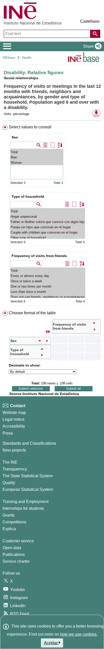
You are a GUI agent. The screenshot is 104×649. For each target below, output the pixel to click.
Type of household (28, 196)
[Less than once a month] (48, 291)
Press (8, 433)
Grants (8, 515)
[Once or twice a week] (48, 281)
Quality (9, 483)
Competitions (14, 522)
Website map (14, 412)
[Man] (37, 157)
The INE (10, 462)
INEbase (9, 58)
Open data (12, 548)
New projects (14, 450)
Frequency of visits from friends (39, 256)
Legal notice (13, 419)
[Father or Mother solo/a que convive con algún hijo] (48, 221)
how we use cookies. (78, 634)
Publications (14, 554)
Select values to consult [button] (30, 127)
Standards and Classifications (29, 443)
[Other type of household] (48, 237)
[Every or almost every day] (48, 275)
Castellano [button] (89, 21)
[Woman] (37, 162)
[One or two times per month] (48, 286)
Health (26, 58)
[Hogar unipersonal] (48, 216)
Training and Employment (25, 501)
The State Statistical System (28, 476)
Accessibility (14, 426)
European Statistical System (28, 489)
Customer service (18, 541)
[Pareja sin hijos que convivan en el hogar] (48, 227)
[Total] (37, 152)
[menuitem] (52, 216)
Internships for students (23, 508)
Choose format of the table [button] (32, 313)
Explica (9, 529)
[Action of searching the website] (95, 34)
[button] (91, 46)
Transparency (15, 469)
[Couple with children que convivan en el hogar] (48, 232)
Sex (15, 137)
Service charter (16, 561)
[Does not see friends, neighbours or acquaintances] (48, 297)
